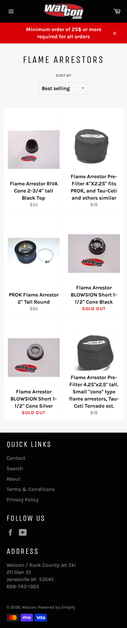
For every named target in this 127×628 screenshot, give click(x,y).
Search (15, 468)
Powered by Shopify (56, 607)
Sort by (63, 75)
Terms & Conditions (31, 489)
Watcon (29, 607)
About (14, 479)
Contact (16, 458)
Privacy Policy (22, 499)
